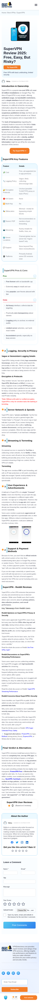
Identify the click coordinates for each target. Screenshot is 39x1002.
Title (4, 878)
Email (23, 869)
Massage (6, 887)
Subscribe (15, 989)
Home (4, 13)
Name (6, 869)
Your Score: (7, 900)
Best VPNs (11, 13)
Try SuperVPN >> (19, 151)
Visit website (28, 997)
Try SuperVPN (12, 67)
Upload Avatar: (8, 910)
